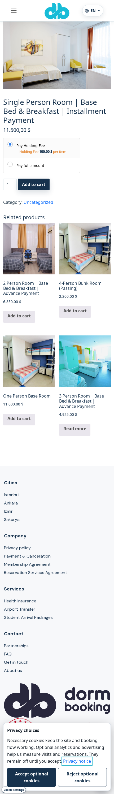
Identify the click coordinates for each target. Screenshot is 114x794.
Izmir (8, 511)
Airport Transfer (19, 609)
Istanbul (11, 495)
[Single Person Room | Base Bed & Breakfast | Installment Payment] (57, 55)
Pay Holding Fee (30, 145)
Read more (74, 428)
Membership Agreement (27, 564)
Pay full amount (30, 165)
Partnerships (16, 646)
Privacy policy (17, 548)
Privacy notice (77, 761)
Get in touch (16, 662)
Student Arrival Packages (28, 617)
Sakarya (12, 519)
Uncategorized (38, 202)
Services (14, 589)
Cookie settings (14, 790)
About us (13, 670)
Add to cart (33, 184)
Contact (13, 634)
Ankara (11, 503)
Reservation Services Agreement (35, 572)
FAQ (8, 654)
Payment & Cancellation (27, 556)
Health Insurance (20, 601)
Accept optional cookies (31, 777)
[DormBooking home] (57, 10)
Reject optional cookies (83, 777)
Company (15, 536)
